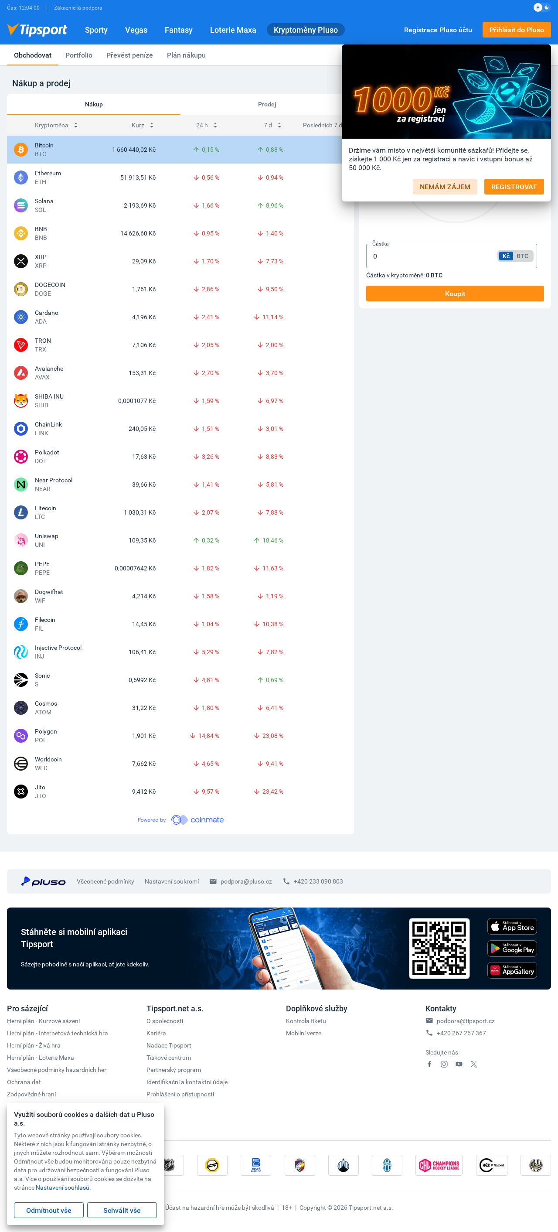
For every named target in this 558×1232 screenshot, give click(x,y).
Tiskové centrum (168, 1057)
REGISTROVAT (514, 186)
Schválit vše (122, 1210)
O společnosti (164, 1021)
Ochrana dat (24, 1082)
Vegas (136, 29)
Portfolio (78, 55)
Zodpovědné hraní (31, 1094)
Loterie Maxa (233, 29)
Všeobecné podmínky (105, 881)
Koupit (455, 293)
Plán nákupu (186, 55)
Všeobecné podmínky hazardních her (56, 1069)
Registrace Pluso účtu (438, 29)
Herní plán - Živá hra (34, 1045)
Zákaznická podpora (78, 7)
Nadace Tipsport (168, 1045)
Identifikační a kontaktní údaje (187, 1082)
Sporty (96, 29)
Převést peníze (129, 55)
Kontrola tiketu (306, 1021)
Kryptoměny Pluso (306, 29)
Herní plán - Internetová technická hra (57, 1033)
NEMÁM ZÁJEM (445, 186)
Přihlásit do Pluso (517, 29)
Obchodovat (32, 55)
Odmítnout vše (48, 1210)
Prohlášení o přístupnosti (180, 1094)
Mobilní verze (303, 1033)
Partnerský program (173, 1069)
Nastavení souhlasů (62, 1187)
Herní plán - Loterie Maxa (40, 1057)
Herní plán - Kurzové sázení (43, 1021)
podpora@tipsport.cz (466, 1021)
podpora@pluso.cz (246, 881)
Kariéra (156, 1033)
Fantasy (179, 29)
